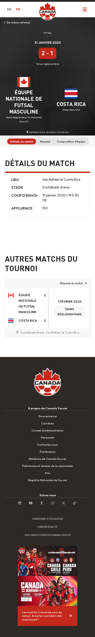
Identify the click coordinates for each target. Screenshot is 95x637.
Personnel (47, 437)
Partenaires (47, 451)
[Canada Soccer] (47, 11)
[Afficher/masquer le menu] (84, 9)
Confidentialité (48, 526)
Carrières (47, 423)
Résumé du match (71, 283)
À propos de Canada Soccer (47, 408)
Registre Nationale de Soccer (47, 480)
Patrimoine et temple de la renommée (47, 466)
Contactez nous (47, 444)
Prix (47, 473)
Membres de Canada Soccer (47, 459)
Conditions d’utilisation (47, 518)
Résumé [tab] (45, 141)
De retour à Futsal (18, 22)
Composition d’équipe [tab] (71, 141)
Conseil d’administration (47, 430)
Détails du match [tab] (21, 141)
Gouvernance (47, 416)
